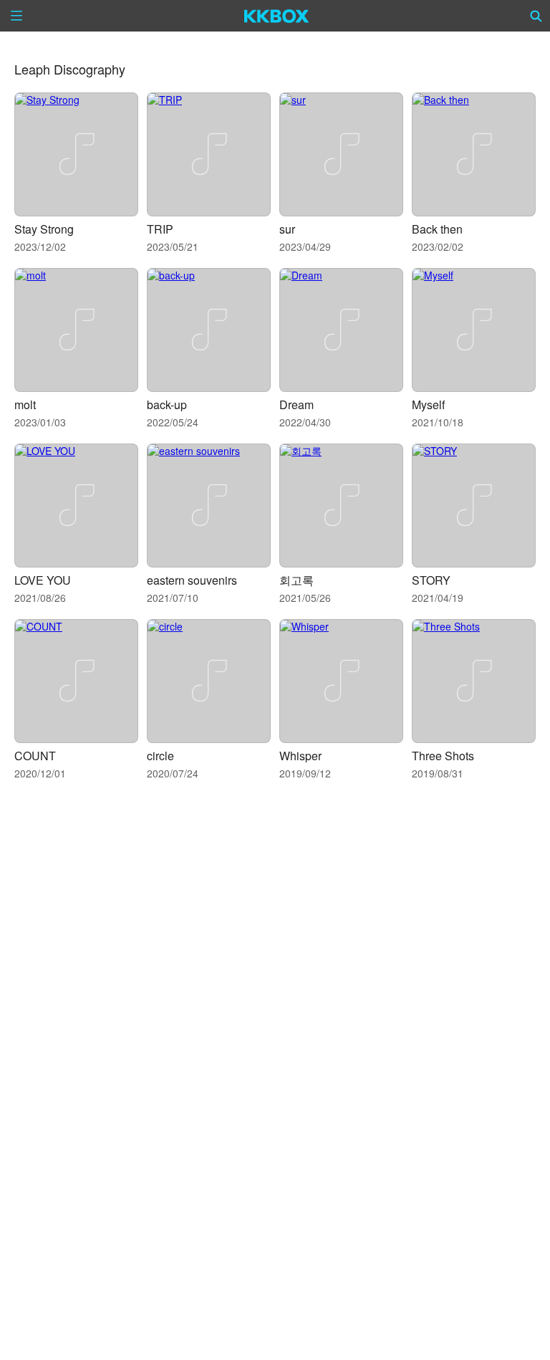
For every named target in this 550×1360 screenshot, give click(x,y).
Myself (428, 404)
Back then (437, 229)
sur (287, 229)
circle (160, 755)
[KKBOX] (276, 16)
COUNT (35, 755)
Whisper (300, 755)
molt (25, 404)
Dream (296, 404)
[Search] (536, 15)
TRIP (160, 229)
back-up (167, 404)
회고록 (296, 580)
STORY (431, 580)
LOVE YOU (42, 580)
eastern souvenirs (192, 580)
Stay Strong (44, 229)
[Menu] (16, 15)
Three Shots (443, 755)
